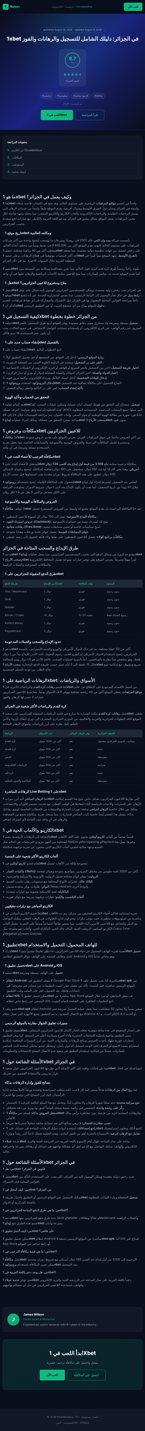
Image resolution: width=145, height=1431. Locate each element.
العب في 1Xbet (57, 115)
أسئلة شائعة (19, 171)
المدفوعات (18, 164)
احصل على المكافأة (86, 1375)
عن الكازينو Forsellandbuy (27, 150)
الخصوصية (69, 1422)
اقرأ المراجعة (90, 115)
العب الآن (133, 6)
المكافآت (17, 157)
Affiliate (84, 1422)
